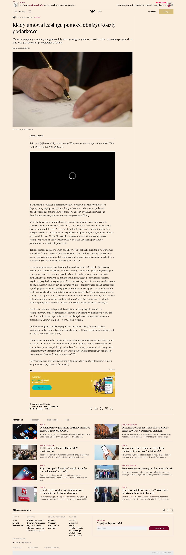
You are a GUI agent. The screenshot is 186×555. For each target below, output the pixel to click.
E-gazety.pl (73, 523)
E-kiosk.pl (72, 520)
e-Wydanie (152, 12)
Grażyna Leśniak (36, 136)
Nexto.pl (72, 525)
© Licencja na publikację (40, 404)
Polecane (35, 420)
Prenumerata (53, 525)
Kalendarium (33, 547)
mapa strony (17, 547)
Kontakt (16, 523)
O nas (15, 520)
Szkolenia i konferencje (22, 542)
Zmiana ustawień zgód (36, 523)
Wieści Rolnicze (75, 533)
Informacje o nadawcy (36, 528)
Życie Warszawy (75, 536)
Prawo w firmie (27, 17)
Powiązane (18, 420)
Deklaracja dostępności (36, 531)
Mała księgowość (76, 528)
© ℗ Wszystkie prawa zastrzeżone (44, 406)
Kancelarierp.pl (75, 531)
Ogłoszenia (52, 523)
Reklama (51, 520)
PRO (99, 11)
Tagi (67, 420)
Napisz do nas (18, 525)
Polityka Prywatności (35, 520)
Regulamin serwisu (34, 525)
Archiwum (52, 528)
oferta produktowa (51, 547)
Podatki (37, 17)
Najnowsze (52, 420)
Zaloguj (166, 12)
